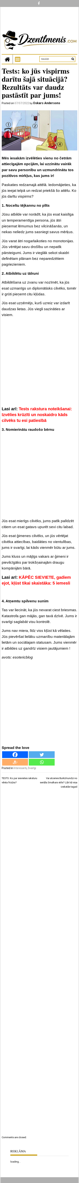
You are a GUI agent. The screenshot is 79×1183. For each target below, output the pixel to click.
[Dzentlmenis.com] (7, 59)
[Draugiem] (15, 762)
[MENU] (18, 59)
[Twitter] (42, 754)
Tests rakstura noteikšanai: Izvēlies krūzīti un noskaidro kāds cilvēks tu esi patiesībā (37, 414)
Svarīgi (32, 768)
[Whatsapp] (42, 762)
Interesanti (20, 768)
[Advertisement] (39, 362)
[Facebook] (15, 754)
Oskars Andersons (46, 103)
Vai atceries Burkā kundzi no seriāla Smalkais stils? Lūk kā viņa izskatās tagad (58, 782)
